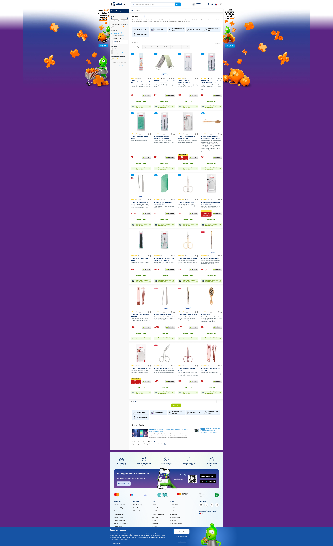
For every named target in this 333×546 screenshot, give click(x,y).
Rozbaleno (115, 51)
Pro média (155, 523)
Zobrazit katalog (116, 11)
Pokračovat (187, 21)
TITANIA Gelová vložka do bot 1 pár (141, 368)
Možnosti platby (118, 508)
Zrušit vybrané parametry (119, 62)
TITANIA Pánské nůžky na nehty (187, 202)
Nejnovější (185, 47)
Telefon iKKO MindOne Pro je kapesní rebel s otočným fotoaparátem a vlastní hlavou (210, 430)
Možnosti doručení (119, 504)
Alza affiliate (173, 514)
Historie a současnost (158, 514)
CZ (202, 513)
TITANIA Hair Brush (206, 314)
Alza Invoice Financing (176, 523)
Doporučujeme (137, 47)
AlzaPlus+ (173, 511)
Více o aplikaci (122, 483)
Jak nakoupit (136, 511)
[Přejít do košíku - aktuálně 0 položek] (221, 4)
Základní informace (157, 511)
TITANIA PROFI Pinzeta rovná (162, 314)
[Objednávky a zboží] (208, 4)
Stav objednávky (137, 504)
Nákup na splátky (118, 517)
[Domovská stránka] (132, 11)
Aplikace (154, 526)
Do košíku (148, 95)
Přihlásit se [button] (198, 5)
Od (111, 18)
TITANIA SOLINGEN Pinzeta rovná (187, 314)
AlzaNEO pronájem (175, 508)
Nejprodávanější (148, 47)
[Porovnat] (174, 78)
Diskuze (217, 43)
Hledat (178, 4)
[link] (119, 66)
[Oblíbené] (212, 4)
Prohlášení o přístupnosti (121, 523)
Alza (155, 441)
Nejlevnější (158, 47)
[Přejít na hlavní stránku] (118, 4)
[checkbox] (119, 25)
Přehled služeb (118, 526)
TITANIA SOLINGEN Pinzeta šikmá (211, 258)
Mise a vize (155, 517)
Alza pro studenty (175, 517)
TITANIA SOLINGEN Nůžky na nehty (187, 258)
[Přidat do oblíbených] (148, 78)
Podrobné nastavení (181, 536)
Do (127, 18)
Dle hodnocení (176, 47)
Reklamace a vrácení (120, 511)
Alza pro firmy (174, 504)
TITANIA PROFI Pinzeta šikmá (139, 202)
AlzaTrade (173, 520)
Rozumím (181, 531)
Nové (114, 49)
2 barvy (141, 196)
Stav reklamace (137, 508)
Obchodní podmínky (119, 520)
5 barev (164, 75)
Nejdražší (166, 47)
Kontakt (154, 504)
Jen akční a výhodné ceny (119, 24)
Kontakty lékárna (156, 508)
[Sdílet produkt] (143, 16)
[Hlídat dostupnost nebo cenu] (150, 78)
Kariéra (154, 520)
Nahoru (135, 401)
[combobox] (153, 4)
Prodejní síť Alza (118, 514)
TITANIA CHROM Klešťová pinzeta (163, 368)
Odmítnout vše (182, 542)
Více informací (117, 543)
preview (202, 428)
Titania (138, 10)
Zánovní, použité (117, 53)
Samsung (151, 429)
